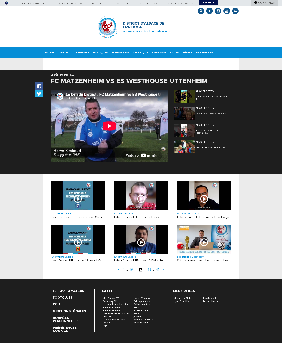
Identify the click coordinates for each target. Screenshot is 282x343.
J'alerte (208, 2)
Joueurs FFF (139, 316)
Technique (140, 52)
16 (131, 269)
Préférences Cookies (65, 329)
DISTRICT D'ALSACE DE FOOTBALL (143, 25)
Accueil (50, 52)
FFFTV (136, 313)
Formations (120, 52)
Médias (187, 52)
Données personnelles (65, 320)
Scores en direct (141, 310)
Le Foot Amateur (68, 291)
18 (149, 269)
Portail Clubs (148, 3)
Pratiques (100, 52)
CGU (56, 304)
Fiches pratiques (142, 301)
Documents (204, 52)
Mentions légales (69, 311)
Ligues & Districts (32, 3)
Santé (136, 307)
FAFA (105, 326)
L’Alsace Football (211, 301)
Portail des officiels (180, 3)
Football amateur (111, 307)
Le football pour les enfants (116, 304)
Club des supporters (68, 3)
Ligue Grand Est (182, 301)
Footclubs (63, 297)
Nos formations (142, 323)
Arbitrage (159, 52)
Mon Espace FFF (111, 298)
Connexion (266, 3)
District (66, 52)
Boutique (122, 3)
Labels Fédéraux (142, 298)
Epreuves (82, 52)
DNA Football (209, 298)
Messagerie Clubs (183, 298)
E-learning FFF (109, 301)
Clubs (174, 52)
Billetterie (99, 3)
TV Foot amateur (142, 304)
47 (157, 269)
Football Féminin (111, 310)
